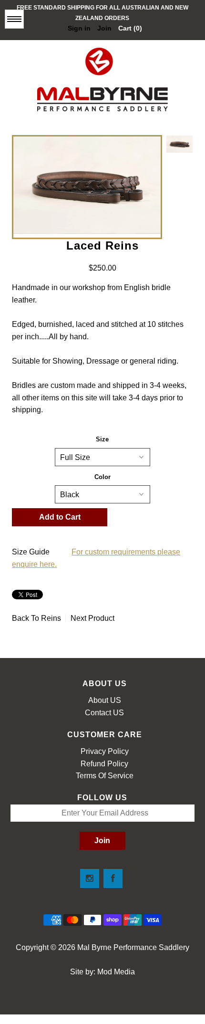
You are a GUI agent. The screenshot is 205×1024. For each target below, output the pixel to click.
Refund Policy (104, 764)
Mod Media (116, 972)
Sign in (79, 28)
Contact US (104, 713)
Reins (51, 618)
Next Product (92, 618)
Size (102, 439)
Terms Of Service (104, 776)
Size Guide (31, 552)
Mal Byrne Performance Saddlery (133, 947)
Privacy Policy (105, 751)
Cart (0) (130, 28)
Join (104, 28)
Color (102, 477)
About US (104, 700)
